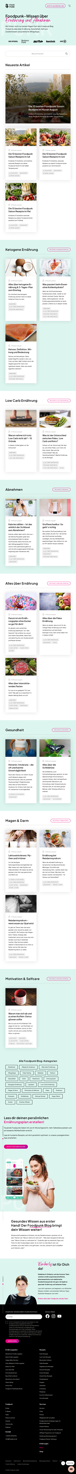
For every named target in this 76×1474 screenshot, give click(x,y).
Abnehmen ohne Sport (12, 1379)
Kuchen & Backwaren (46, 1395)
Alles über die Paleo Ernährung (52, 619)
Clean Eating (13, 648)
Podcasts (11, 1096)
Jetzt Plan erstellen (55, 6)
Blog (41, 1447)
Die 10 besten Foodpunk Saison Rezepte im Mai (20, 210)
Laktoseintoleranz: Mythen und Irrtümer (20, 857)
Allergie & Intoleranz (16, 794)
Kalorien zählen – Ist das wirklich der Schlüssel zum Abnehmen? (20, 527)
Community (9, 1424)
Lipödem (31, 1084)
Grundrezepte (43, 1398)
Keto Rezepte (43, 1354)
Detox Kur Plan (10, 1366)
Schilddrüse (57, 799)
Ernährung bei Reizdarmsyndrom (51, 857)
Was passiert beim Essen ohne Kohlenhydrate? (54, 286)
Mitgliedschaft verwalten (47, 1418)
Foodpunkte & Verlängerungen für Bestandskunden (50, 1422)
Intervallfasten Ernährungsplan (14, 1363)
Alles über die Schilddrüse (49, 766)
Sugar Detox (24, 648)
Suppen (41, 1382)
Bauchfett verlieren (11, 1376)
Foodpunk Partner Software (48, 1439)
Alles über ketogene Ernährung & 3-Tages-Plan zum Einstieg (20, 287)
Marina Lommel (10, 1418)
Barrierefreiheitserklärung (30, 1461)
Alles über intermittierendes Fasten (19, 685)
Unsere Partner (44, 1426)
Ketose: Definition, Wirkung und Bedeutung (20, 351)
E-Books (8, 1411)
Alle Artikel (60, 820)
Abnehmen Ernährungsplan (13, 1354)
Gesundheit (44, 121)
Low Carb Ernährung (50, 316)
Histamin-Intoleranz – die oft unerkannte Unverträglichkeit (21, 767)
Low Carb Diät (9, 1370)
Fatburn (12, 1043)
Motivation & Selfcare (24, 1043)
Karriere (41, 1408)
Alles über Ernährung (16, 306)
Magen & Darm (13, 887)
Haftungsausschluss (44, 1461)
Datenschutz (17, 1461)
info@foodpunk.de (11, 1439)
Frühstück (42, 1389)
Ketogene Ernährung (16, 309)
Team (7, 1415)
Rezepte (42, 1350)
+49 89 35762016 (11, 1436)
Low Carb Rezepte (45, 1357)
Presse (41, 1415)
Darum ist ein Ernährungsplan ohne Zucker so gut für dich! (19, 621)
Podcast (7, 1427)
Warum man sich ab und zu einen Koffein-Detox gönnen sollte (20, 1016)
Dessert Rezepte (44, 1370)
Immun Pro (8, 1385)
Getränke (42, 1385)
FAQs (41, 1411)
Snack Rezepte (44, 1373)
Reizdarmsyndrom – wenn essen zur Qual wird (20, 922)
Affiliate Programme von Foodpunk (50, 1433)
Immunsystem (13, 708)
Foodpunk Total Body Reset (13, 1389)
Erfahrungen (43, 1444)
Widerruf (55, 1461)
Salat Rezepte (43, 1363)
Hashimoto (36, 1079)
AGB (61, 1461)
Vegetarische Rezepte (46, 1366)
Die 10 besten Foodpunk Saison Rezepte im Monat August (46, 108)
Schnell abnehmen (11, 1373)
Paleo (62, 468)
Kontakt (8, 1432)
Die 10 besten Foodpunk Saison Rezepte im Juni (54, 155)
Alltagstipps (33, 121)
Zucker (11, 650)
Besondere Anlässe (45, 1360)
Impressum (8, 1461)
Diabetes (40, 1073)
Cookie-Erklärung (10, 1464)
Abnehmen (12, 304)
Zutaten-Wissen (55, 121)
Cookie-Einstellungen (23, 1464)
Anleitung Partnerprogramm (48, 1436)
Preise (7, 1408)
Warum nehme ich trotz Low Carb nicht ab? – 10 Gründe (20, 438)
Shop (41, 1451)
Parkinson (59, 1090)
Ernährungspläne (11, 1350)
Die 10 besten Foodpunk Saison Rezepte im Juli (20, 155)
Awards (7, 1421)
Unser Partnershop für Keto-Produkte (51, 1430)
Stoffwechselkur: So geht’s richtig (52, 525)
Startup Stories (40, 1096)
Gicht (24, 1079)
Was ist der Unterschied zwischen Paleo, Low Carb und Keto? (54, 438)
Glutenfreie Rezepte (45, 1376)
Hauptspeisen (43, 1379)
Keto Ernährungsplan (11, 1357)
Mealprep (42, 1392)
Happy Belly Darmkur (11, 1360)
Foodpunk (9, 1404)
